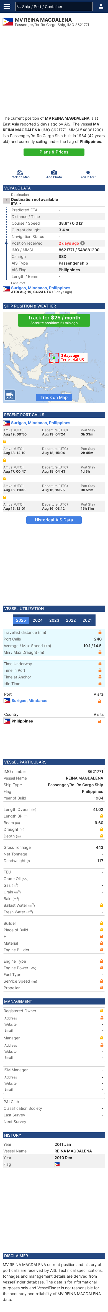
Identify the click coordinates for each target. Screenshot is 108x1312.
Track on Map (54, 397)
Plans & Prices (54, 152)
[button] (101, 6)
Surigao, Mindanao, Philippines (40, 288)
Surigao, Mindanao (30, 700)
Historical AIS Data (54, 519)
